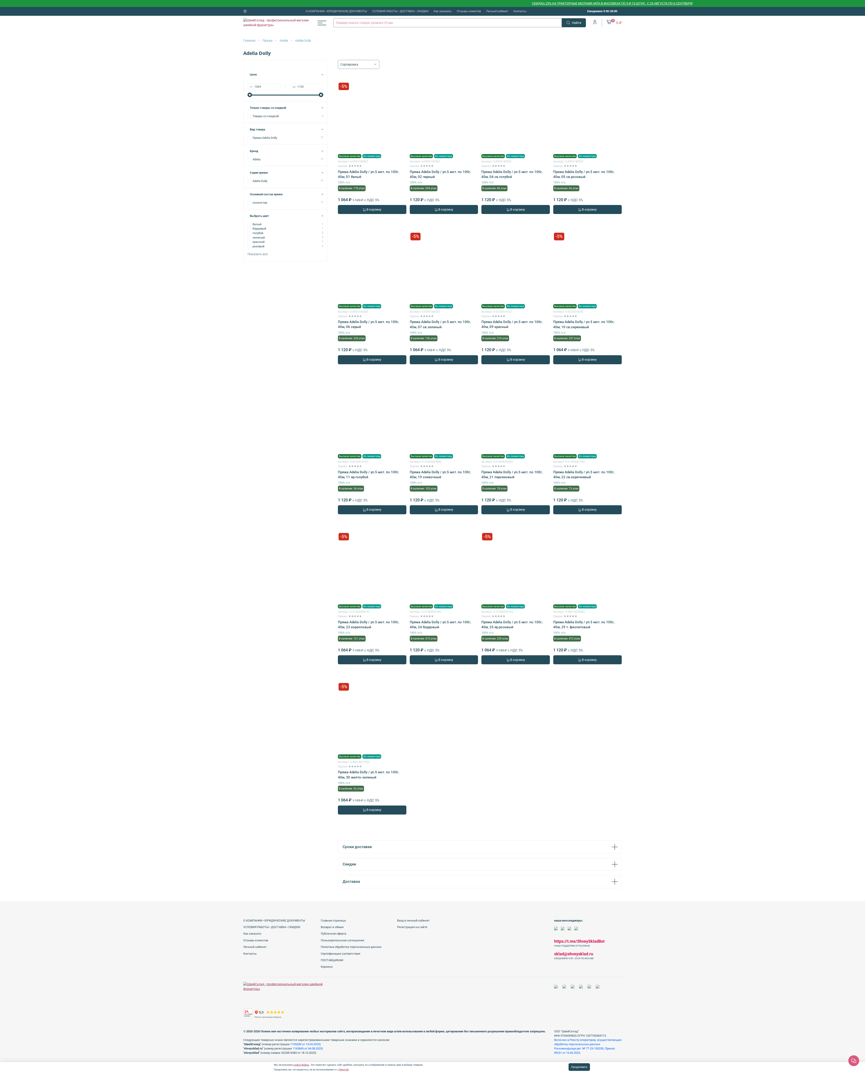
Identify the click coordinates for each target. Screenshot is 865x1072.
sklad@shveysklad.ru (573, 953)
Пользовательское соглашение (342, 940)
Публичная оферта (333, 933)
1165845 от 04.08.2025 (307, 1048)
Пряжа (267, 40)
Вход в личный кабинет (413, 920)
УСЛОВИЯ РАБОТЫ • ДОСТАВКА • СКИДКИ (400, 11)
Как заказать (443, 11)
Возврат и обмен (332, 927)
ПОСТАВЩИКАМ (332, 960)
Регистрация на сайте (412, 927)
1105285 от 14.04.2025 (305, 1044)
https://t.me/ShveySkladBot (579, 941)
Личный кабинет (497, 11)
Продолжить (579, 1067)
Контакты (519, 11)
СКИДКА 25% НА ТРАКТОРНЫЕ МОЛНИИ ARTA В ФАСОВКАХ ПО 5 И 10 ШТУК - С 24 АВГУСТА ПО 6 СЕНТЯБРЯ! (573, 3)
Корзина (326, 966)
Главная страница (333, 920)
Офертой (343, 1069)
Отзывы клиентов (469, 11)
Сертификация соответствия (340, 953)
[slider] (249, 94)
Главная (249, 40)
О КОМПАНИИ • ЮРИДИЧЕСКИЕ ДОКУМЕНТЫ (336, 11)
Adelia (284, 40)
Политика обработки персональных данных (351, 947)
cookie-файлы (301, 1064)
